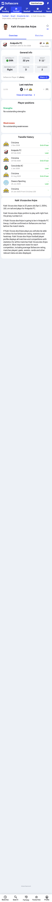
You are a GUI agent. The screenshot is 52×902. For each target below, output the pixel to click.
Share (42, 77)
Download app (36, 3)
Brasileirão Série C (24, 16)
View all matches (24, 95)
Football (5, 16)
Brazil (13, 16)
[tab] (13, 35)
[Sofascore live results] (12, 3)
